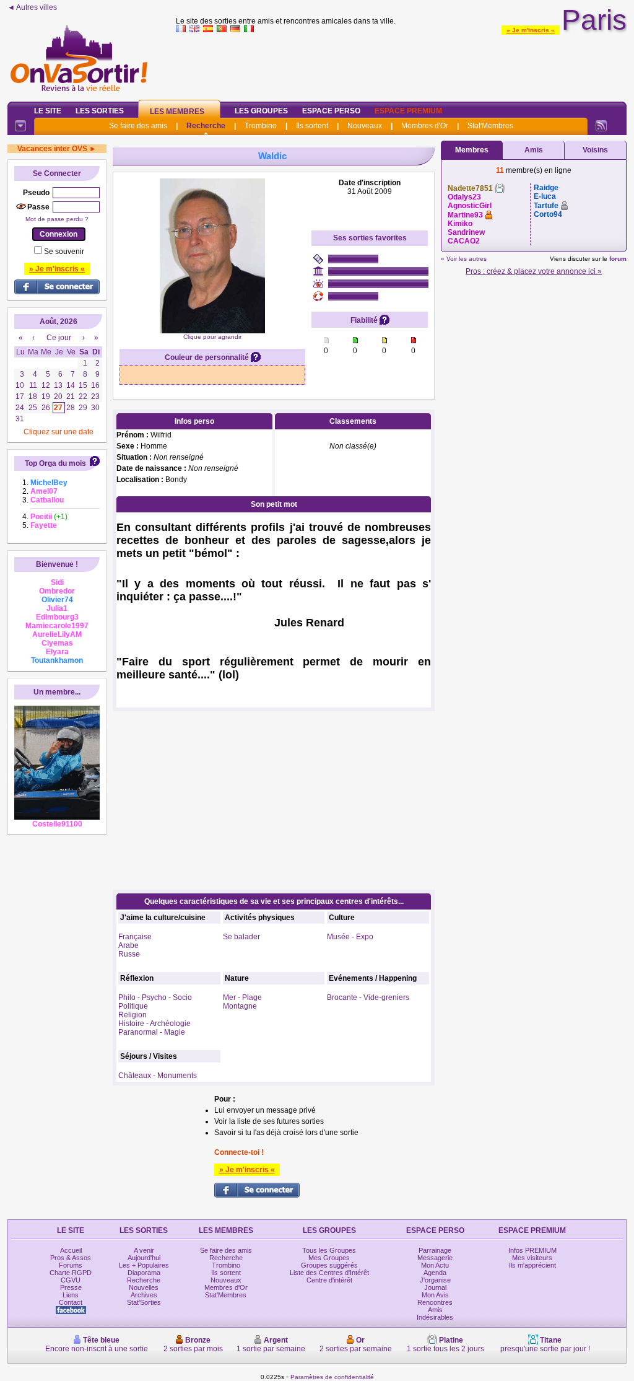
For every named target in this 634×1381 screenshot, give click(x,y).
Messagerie (435, 1257)
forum (618, 258)
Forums (70, 1265)
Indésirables (435, 1317)
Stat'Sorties (144, 1302)
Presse (71, 1287)
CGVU (70, 1280)
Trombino (261, 125)
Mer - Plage (242, 997)
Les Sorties (100, 111)
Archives (144, 1295)
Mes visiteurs (532, 1257)
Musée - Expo (350, 936)
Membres (472, 150)
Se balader (241, 936)
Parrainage (435, 1250)
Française (135, 936)
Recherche (205, 125)
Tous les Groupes (329, 1250)
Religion (132, 1015)
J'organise (435, 1280)
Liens (71, 1295)
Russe (129, 954)
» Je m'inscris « (530, 30)
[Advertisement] (401, 64)
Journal (435, 1287)
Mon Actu (435, 1265)
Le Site (47, 111)
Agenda (434, 1272)
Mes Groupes (329, 1257)
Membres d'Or (424, 125)
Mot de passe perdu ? (57, 219)
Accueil (71, 1250)
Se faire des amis (138, 125)
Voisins (595, 150)
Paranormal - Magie (151, 1032)
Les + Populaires (144, 1265)
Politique (133, 1006)
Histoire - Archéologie (154, 1023)
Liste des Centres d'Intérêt (329, 1272)
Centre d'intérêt (329, 1280)
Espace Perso (331, 111)
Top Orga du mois (55, 463)
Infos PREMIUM (532, 1250)
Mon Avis (435, 1295)
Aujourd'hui (144, 1257)
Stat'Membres (490, 125)
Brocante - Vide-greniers (368, 997)
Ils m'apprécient (532, 1265)
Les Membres (177, 111)
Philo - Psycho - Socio (155, 997)
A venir (144, 1250)
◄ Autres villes (32, 7)
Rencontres (435, 1302)
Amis (533, 150)
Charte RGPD (71, 1272)
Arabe (128, 945)
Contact (70, 1302)
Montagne (240, 1006)
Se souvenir (64, 251)
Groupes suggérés (329, 1265)
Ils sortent (312, 125)
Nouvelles (143, 1287)
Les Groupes (261, 111)
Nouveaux (364, 125)
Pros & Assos (70, 1257)
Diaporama (144, 1272)
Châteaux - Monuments (157, 1075)
